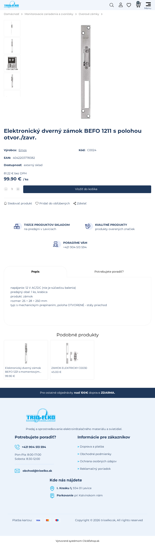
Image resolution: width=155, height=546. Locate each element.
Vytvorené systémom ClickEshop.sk (77, 540)
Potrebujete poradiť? (109, 271)
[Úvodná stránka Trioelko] (11, 4)
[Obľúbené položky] (129, 5)
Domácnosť (11, 14)
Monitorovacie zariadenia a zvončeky (49, 14)
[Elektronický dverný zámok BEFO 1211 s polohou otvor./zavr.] (85, 72)
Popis (35, 271)
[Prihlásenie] (120, 4)
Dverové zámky (89, 14)
